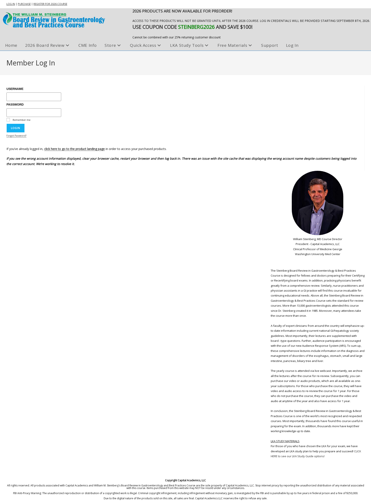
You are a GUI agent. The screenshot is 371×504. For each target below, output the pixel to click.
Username (14, 89)
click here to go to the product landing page (74, 149)
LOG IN (10, 4)
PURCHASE (24, 4)
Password (15, 104)
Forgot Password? (16, 135)
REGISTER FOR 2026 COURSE (50, 4)
